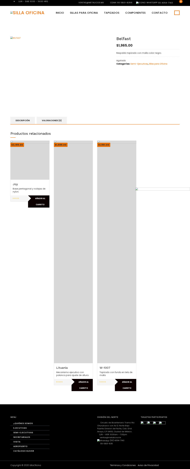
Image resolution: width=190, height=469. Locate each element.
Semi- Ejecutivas (139, 63)
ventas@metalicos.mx (91, 2)
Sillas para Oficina (84, 13)
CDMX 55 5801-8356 (121, 2)
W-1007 (105, 367)
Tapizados (111, 13)
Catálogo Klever (23, 451)
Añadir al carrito (40, 201)
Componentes (135, 13)
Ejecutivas (20, 428)
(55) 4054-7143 (116, 440)
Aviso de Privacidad (148, 465)
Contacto (160, 13)
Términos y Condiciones (123, 465)
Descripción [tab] (23, 120)
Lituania (62, 367)
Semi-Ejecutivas (23, 432)
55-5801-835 (106, 443)
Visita (16, 441)
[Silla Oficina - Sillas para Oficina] (27, 12)
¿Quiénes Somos (23, 423)
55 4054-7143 (165, 2)
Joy (15, 184)
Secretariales (21, 437)
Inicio (60, 13)
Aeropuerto (20, 446)
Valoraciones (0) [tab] (52, 120)
